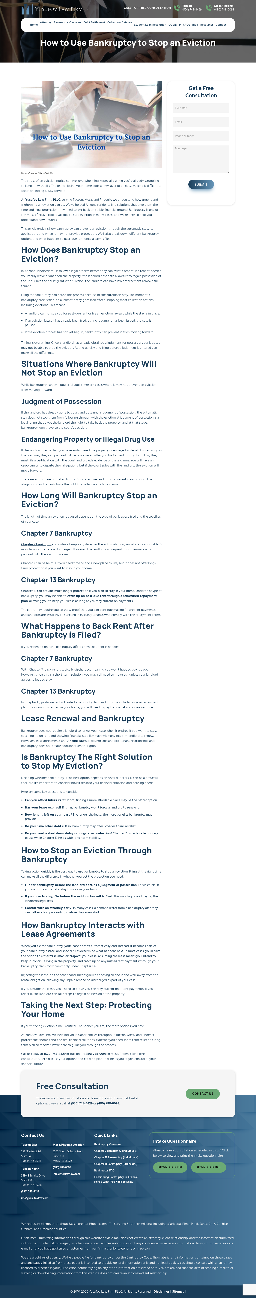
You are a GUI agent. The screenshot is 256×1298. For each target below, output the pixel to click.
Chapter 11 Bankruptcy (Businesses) (115, 1164)
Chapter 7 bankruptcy (37, 544)
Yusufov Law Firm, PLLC (42, 200)
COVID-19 (174, 24)
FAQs (186, 24)
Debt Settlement (94, 22)
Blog (195, 24)
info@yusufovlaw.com (34, 1198)
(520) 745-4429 (192, 8)
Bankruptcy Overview (68, 22)
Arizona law (76, 741)
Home (34, 24)
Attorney (46, 22)
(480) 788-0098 (224, 8)
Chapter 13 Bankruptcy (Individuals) (116, 1157)
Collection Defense (119, 22)
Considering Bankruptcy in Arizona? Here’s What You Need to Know (116, 1179)
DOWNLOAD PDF (170, 1167)
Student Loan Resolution (150, 24)
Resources (206, 24)
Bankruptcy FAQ (104, 1170)
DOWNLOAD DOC (209, 1167)
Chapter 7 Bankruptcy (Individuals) (115, 1151)
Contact (221, 24)
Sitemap (178, 1291)
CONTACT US (202, 1094)
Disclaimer (161, 1291)
